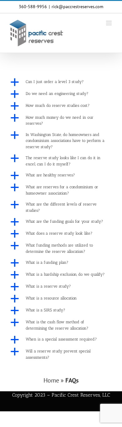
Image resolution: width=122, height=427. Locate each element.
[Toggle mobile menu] (109, 23)
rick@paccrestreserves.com (77, 6)
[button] (61, 82)
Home (51, 380)
